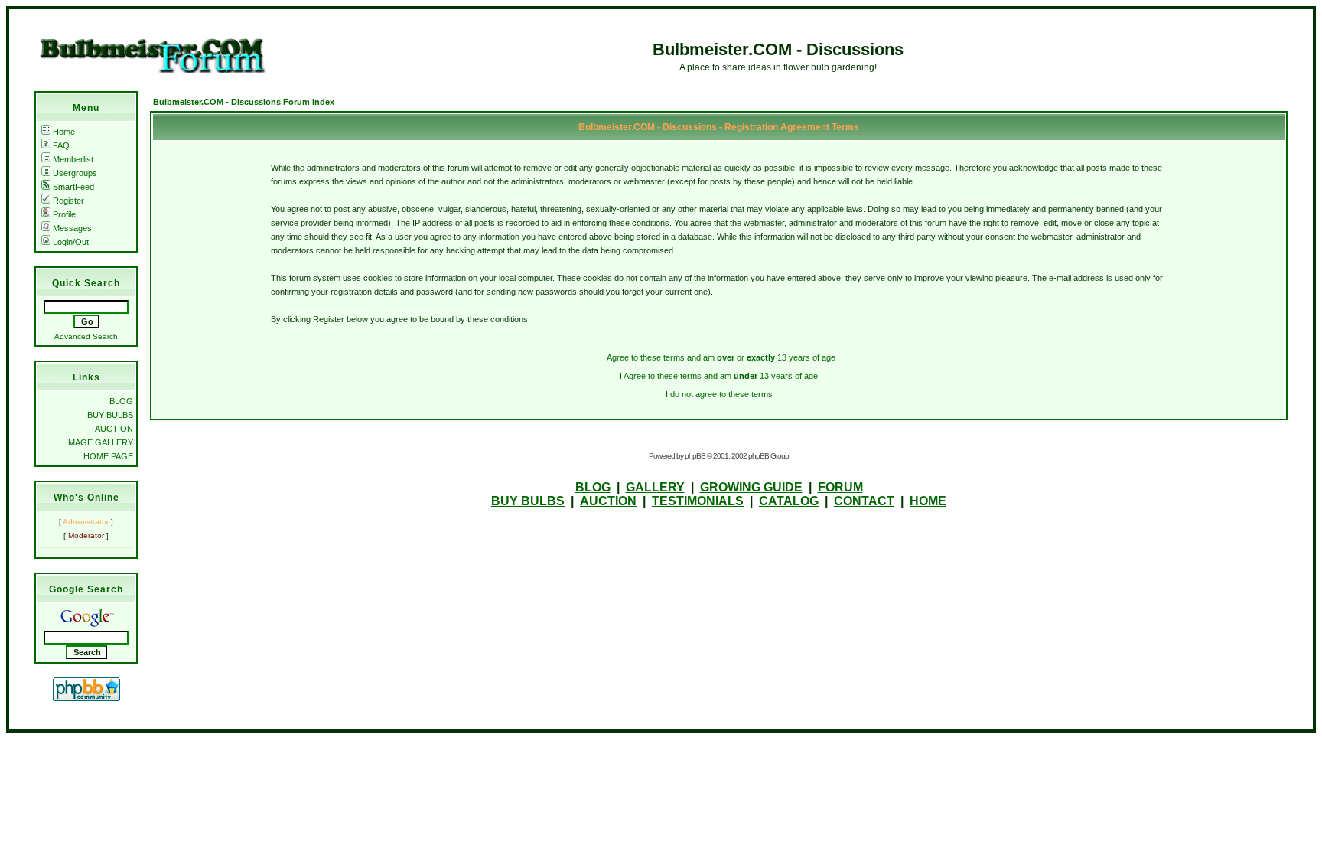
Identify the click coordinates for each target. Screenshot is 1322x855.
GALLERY (655, 487)
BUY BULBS (110, 414)
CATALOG (789, 500)
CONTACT (864, 500)
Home (64, 131)
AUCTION (114, 428)
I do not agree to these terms (719, 394)
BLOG (121, 401)
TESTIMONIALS (698, 500)
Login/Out (71, 241)
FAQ (61, 145)
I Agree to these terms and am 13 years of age (719, 375)
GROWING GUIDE (751, 487)
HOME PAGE (108, 456)
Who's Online (86, 497)
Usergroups (75, 173)
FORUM (840, 487)
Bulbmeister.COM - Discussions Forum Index (243, 101)
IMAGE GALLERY (99, 442)
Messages (72, 228)
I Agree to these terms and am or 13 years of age (719, 357)
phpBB (695, 456)
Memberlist (73, 159)
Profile (64, 214)
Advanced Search (86, 336)
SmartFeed (73, 186)
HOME (928, 500)
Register (68, 200)
